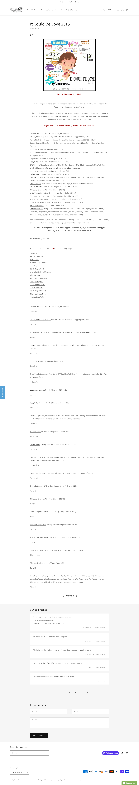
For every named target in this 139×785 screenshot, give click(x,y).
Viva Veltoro (35, 266)
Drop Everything (36, 208)
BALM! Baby (34, 165)
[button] (117, 9)
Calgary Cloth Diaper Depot (40, 137)
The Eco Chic (35, 275)
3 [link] (63, 692)
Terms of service (68, 780)
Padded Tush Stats (37, 256)
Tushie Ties (34, 199)
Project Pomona (36, 134)
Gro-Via (33, 177)
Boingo (33, 202)
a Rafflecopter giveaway (39, 239)
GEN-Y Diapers (35, 183)
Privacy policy (58, 780)
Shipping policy (79, 780)
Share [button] (34, 35)
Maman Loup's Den (37, 297)
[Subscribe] (46, 753)
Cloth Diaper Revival (38, 291)
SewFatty (33, 253)
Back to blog (71, 595)
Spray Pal (33, 149)
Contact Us (130, 783)
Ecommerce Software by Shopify (33, 780)
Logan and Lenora (37, 158)
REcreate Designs (37, 205)
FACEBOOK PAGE (42, 223)
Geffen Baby (35, 174)
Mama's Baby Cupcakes (39, 263)
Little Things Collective (39, 193)
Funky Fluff (34, 140)
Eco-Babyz (34, 259)
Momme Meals (35, 171)
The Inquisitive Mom (38, 294)
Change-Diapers (36, 281)
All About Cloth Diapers (39, 278)
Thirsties (33, 190)
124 (87, 692)
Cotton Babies (35, 143)
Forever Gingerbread (38, 196)
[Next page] (93, 692)
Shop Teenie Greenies (38, 152)
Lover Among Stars (37, 284)
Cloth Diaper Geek (37, 269)
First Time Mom (36, 287)
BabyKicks (34, 162)
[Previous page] (46, 692)
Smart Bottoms (36, 187)
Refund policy (48, 780)
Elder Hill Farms (18, 780)
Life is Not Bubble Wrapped (41, 272)
